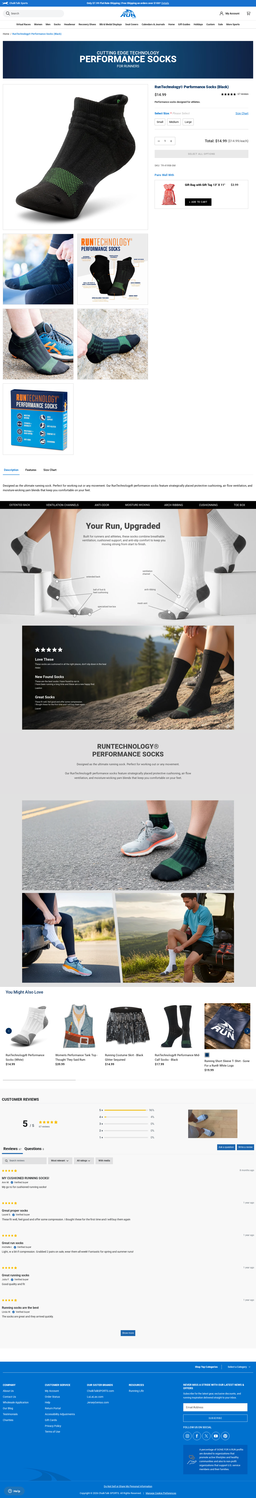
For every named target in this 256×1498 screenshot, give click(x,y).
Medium (174, 121)
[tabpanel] (128, 1248)
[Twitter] (206, 1436)
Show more (128, 1333)
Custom (210, 24)
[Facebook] (197, 1436)
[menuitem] (229, 13)
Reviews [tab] (12, 1148)
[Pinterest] (225, 1436)
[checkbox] (104, 1160)
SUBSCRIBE (215, 1418)
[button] (23, 24)
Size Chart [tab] (49, 470)
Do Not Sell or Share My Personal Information (128, 1486)
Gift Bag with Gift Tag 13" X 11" (205, 185)
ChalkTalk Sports (18, 3)
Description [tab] (11, 470)
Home (6, 33)
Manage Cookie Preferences (161, 1493)
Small (160, 121)
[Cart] (248, 13)
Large (188, 121)
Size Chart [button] (242, 113)
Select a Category (237, 1366)
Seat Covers (131, 24)
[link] (207, 1055)
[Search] (8, 13)
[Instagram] (187, 1436)
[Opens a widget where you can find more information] (14, 1491)
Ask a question (226, 1147)
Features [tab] (30, 470)
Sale (220, 24)
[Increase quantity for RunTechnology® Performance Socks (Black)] (171, 141)
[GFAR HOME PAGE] (128, 13)
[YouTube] (216, 1436)
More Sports (233, 24)
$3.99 (234, 185)
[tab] (34, 1149)
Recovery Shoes (87, 24)
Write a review (245, 1147)
